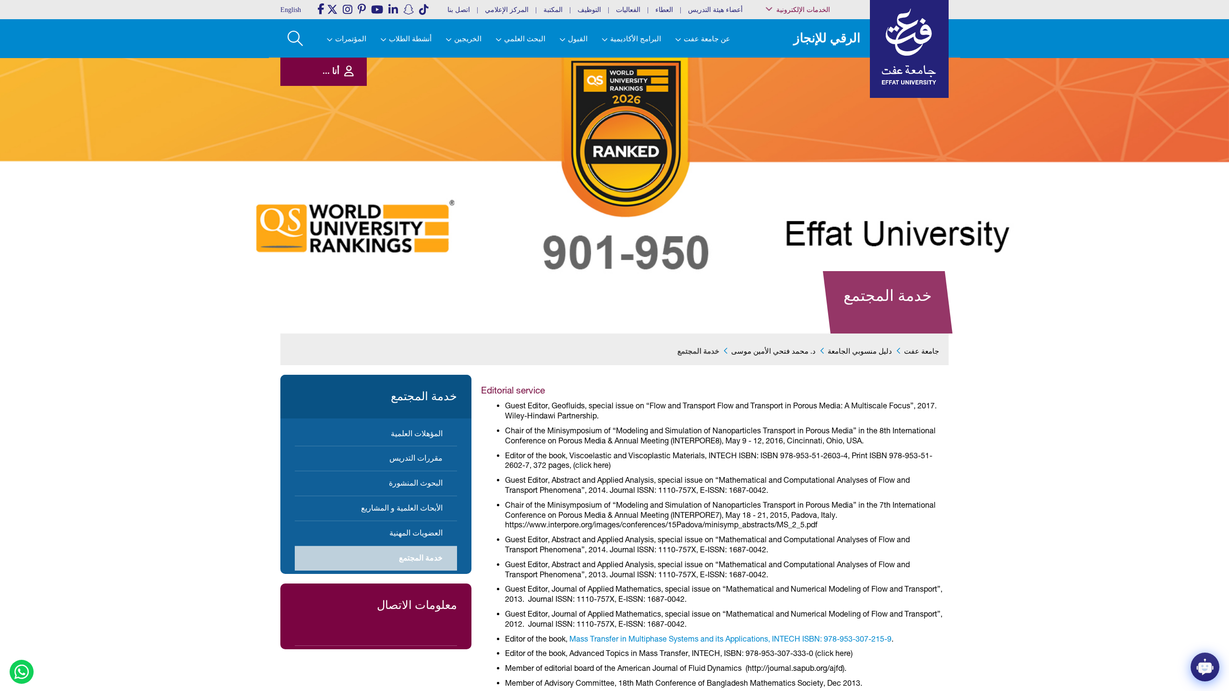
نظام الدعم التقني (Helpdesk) (828, 106)
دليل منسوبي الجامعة (860, 351)
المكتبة (553, 9)
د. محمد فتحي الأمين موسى (773, 351)
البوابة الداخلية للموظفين (821, 79)
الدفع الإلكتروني (830, 128)
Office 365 (836, 118)
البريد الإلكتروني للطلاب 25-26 (818, 160)
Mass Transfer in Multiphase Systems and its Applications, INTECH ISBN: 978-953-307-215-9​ (730, 638)
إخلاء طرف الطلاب (827, 147)
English (290, 9)
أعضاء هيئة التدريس (715, 9)
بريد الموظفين (831, 68)
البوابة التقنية (833, 182)
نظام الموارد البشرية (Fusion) (825, 91)
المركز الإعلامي (507, 9)
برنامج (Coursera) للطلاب (821, 59)
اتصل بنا (458, 9)
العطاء (664, 9)
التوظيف (589, 9)
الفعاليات (628, 9)
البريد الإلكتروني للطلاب (821, 172)
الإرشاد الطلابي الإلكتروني (820, 138)
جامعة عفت (921, 351)
